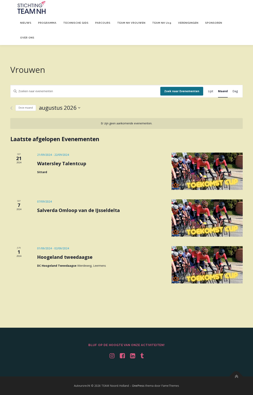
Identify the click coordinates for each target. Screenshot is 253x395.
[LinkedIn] (132, 356)
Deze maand (26, 107)
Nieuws (25, 22)
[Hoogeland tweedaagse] (207, 264)
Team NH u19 (161, 22)
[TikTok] (142, 356)
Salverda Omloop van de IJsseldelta (78, 210)
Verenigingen (188, 22)
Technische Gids (76, 22)
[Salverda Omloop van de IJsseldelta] (207, 218)
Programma (47, 22)
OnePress (138, 385)
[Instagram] (112, 356)
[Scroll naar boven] (236, 377)
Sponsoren (213, 22)
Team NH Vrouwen (131, 22)
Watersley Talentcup (61, 163)
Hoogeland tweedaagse (65, 257)
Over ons (27, 37)
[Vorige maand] (11, 108)
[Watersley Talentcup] (207, 171)
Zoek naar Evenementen (181, 91)
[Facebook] (122, 356)
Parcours (102, 22)
